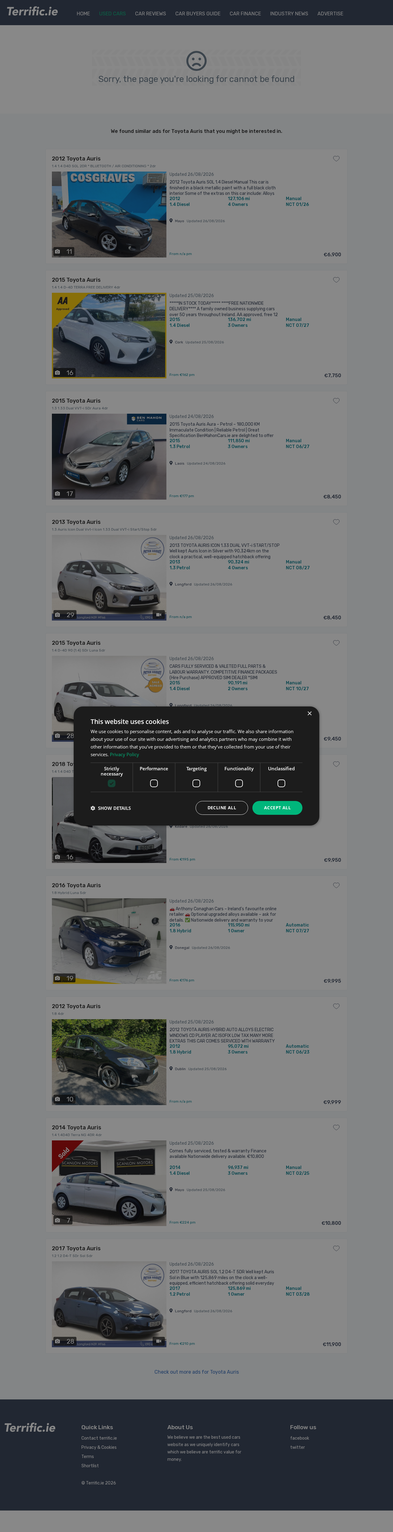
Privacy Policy (124, 754)
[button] (111, 808)
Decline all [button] (222, 807)
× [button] (309, 713)
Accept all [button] (277, 807)
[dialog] (196, 766)
